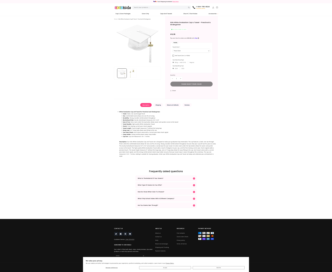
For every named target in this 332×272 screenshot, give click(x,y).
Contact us (158, 236)
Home (115, 19)
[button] (212, 13)
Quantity (172, 75)
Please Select (177, 50)
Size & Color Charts (182, 236)
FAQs (156, 240)
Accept (165, 267)
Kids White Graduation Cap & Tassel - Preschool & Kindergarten (135, 19)
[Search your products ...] (189, 7)
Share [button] (174, 90)
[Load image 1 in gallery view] (122, 73)
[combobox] (161, 8)
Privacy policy (181, 240)
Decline (218, 267)
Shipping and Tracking (162, 247)
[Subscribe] (143, 256)
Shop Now (175, 1)
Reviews (187, 105)
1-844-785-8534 (129, 239)
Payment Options (160, 251)
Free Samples (181, 233)
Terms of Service (182, 244)
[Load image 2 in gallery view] (132, 73)
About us (158, 233)
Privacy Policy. (170, 263)
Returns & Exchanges (161, 244)
